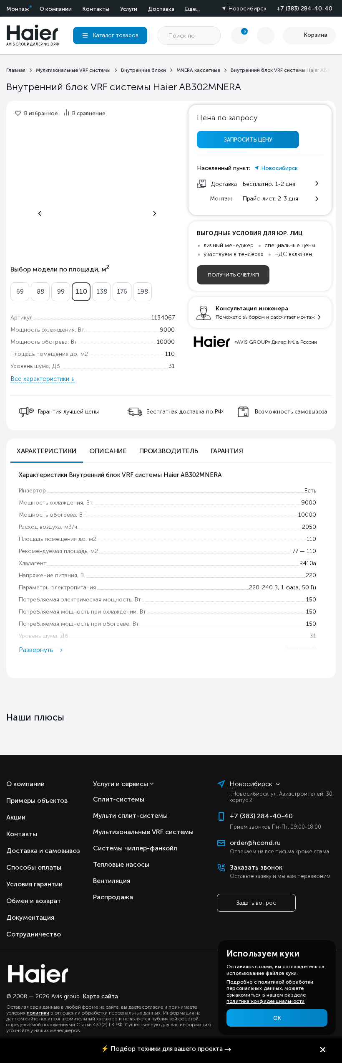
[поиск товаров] (211, 35)
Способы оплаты (33, 867)
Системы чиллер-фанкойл (135, 848)
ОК (277, 1018)
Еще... (192, 9)
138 (101, 291)
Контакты (96, 9)
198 (142, 291)
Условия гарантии (34, 884)
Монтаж (17, 9)
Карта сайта (100, 996)
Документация (30, 917)
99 (61, 291)
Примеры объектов (37, 800)
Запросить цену (248, 140)
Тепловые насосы (121, 864)
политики (38, 1013)
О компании (56, 9)
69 (20, 291)
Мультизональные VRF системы (143, 832)
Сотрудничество (33, 934)
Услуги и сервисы (120, 784)
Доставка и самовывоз (43, 851)
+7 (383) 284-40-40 (304, 8)
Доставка (161, 9)
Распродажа (113, 897)
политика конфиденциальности (265, 1001)
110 (81, 291)
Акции (15, 817)
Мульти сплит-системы (130, 815)
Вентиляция (111, 881)
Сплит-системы (118, 799)
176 (122, 291)
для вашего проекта (162, 1049)
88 (40, 291)
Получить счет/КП (233, 275)
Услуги (128, 9)
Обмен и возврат (33, 901)
